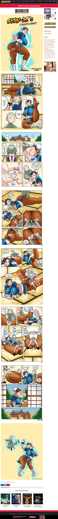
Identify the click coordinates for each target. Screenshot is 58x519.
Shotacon (51, 54)
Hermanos (53, 47)
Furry (45, 47)
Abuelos (47, 39)
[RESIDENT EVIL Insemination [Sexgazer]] (38, 503)
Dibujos (50, 44)
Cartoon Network (47, 42)
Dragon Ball (46, 45)
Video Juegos (11, 482)
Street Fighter (6, 482)
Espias (49, 45)
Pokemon (48, 54)
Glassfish (7, 487)
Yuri (45, 58)
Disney (54, 44)
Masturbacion (51, 51)
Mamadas (46, 51)
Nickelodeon (48, 53)
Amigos (51, 39)
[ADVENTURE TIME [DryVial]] (5, 503)
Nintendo (51, 53)
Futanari (48, 47)
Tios (44, 57)
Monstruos (45, 53)
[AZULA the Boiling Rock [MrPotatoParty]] (27, 503)
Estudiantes (52, 45)
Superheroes (49, 55)
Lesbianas (50, 50)
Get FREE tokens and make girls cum (53, 15)
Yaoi (54, 57)
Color (45, 44)
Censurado (52, 42)
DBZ (47, 44)
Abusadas (49, 39)
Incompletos (50, 49)
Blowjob (52, 40)
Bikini (54, 39)
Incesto (46, 49)
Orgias (54, 53)
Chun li (2, 482)
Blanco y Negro (47, 40)
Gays (50, 47)
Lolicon (53, 50)
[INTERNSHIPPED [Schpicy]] (16, 503)
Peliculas (45, 54)
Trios (46, 57)
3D (44, 39)
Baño (53, 39)
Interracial (46, 50)
